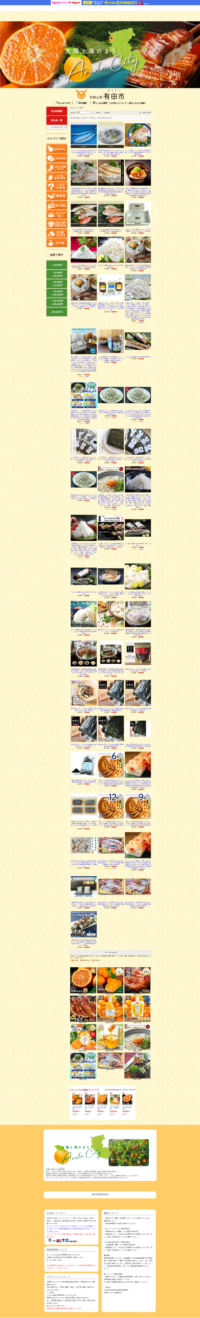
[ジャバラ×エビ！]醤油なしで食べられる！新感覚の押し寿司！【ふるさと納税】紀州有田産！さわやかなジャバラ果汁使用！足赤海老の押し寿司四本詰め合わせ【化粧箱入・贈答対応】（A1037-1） (138, 784)
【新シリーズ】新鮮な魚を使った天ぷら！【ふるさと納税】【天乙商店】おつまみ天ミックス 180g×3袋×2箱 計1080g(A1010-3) (111, 782)
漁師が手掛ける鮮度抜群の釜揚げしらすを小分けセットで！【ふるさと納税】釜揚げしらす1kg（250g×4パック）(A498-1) (84, 304)
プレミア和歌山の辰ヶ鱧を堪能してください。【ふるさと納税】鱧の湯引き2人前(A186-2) (84, 631)
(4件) (141, 421)
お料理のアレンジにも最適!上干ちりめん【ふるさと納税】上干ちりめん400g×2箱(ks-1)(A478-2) (111, 412)
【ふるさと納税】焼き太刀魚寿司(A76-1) (138, 357)
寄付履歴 (83, 103)
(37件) (141, 323)
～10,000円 (56, 265)
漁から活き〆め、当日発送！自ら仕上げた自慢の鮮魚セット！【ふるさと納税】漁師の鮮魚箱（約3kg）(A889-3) (111, 904)
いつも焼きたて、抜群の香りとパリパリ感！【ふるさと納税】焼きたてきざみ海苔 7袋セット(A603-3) (138, 459)
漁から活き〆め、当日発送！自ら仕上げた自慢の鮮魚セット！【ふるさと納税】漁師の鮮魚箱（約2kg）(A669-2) (111, 862)
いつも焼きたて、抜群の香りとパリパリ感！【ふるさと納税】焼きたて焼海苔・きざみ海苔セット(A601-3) (84, 459)
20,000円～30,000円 (56, 284)
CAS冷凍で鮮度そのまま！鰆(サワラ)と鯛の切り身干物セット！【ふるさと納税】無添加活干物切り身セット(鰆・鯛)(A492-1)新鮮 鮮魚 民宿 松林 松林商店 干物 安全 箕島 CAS (84, 192)
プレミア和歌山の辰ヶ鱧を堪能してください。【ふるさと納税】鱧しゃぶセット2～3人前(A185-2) (138, 593)
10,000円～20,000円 (56, 274)
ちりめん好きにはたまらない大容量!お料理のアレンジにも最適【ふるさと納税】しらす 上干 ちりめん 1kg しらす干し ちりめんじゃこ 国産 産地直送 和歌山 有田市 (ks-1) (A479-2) (138, 414)
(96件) (114, 509)
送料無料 (106, 112)
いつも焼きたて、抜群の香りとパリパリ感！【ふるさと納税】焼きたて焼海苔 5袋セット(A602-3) (110, 459)
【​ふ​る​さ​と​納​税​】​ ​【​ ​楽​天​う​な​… (89, 1107)
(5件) (114, 868)
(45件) (141, 549)
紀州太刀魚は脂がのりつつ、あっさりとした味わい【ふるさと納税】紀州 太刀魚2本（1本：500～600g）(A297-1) (111, 152)
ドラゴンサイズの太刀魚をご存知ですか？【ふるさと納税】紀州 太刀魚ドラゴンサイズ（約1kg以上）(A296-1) (84, 152)
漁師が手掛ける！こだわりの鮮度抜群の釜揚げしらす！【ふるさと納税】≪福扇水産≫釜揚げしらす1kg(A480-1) (138, 267)
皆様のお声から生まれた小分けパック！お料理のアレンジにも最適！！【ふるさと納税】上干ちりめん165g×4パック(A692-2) (84, 496)
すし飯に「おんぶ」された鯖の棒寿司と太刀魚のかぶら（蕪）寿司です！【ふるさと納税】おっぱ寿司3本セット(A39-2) (111, 545)
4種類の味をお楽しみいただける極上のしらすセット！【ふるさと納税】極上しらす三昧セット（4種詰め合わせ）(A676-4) (84, 904)
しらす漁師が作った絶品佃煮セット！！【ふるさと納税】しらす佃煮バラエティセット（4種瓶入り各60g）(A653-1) (111, 358)
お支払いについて (118, 103)
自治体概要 (56, 111)
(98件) (87, 423)
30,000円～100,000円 (56, 293)
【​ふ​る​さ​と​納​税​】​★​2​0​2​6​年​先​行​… (77, 1107)
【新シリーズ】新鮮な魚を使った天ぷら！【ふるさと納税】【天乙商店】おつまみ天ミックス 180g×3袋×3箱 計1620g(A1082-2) (138, 823)
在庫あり (98, 112)
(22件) (114, 418)
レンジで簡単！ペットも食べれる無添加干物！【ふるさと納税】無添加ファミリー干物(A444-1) (138, 152)
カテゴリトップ (73, 107)
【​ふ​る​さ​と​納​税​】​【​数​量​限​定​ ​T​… (114, 1107)
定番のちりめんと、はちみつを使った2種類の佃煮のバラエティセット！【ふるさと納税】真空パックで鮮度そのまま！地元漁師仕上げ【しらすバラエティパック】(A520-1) (111, 306)
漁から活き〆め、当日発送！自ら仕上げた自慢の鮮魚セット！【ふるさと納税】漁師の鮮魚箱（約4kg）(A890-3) (138, 904)
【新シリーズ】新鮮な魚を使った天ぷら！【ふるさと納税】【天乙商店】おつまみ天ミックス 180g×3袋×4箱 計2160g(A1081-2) (111, 823)
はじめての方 (64, 103)
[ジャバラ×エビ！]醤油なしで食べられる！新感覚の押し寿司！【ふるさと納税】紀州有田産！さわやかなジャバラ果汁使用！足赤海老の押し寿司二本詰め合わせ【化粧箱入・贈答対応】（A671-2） (138, 864)
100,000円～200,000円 (56, 302)
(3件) (87, 376)
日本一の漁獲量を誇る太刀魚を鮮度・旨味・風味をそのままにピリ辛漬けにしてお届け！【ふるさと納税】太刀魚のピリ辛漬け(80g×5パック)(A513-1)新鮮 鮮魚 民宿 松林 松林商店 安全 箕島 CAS (138, 192)
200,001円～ (56, 312)
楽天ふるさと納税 (137, 103)
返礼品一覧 (56, 120)
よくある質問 (101, 103)
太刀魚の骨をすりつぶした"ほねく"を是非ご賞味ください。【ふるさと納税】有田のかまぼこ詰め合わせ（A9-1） (111, 593)
